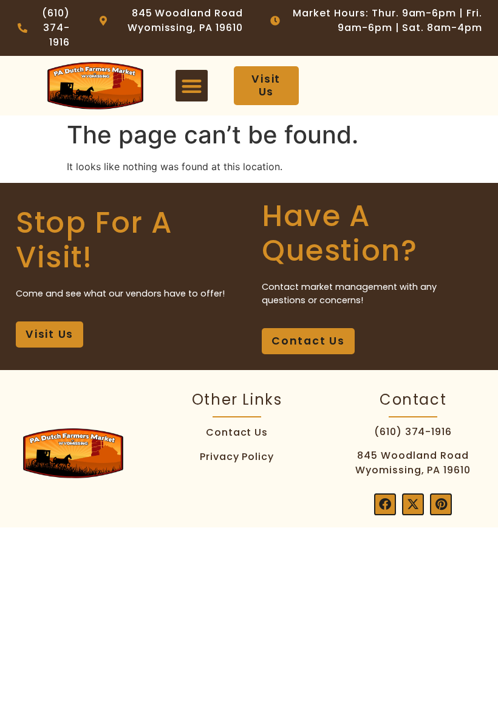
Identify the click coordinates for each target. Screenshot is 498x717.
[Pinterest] (441, 504)
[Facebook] (385, 504)
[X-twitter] (413, 504)
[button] (192, 86)
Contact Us (237, 432)
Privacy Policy (237, 457)
